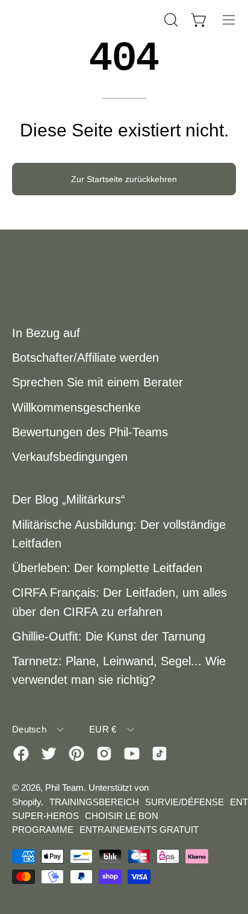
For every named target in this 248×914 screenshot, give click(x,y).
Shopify (26, 802)
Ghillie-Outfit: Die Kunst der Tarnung (108, 636)
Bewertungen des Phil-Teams (90, 432)
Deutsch (29, 729)
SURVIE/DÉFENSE (184, 802)
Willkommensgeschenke (76, 407)
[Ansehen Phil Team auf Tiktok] (159, 754)
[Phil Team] (72, 19)
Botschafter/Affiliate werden (85, 357)
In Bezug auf (46, 333)
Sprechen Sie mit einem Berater (97, 382)
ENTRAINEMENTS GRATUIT (139, 829)
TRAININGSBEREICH (94, 802)
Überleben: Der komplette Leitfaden (107, 567)
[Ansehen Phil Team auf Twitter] (49, 754)
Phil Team (64, 787)
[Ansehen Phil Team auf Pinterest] (76, 754)
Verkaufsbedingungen (70, 456)
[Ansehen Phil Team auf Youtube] (132, 754)
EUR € (103, 729)
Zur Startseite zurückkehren (124, 179)
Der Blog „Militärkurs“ (68, 499)
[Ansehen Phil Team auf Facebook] (21, 754)
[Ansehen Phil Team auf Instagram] (104, 754)
